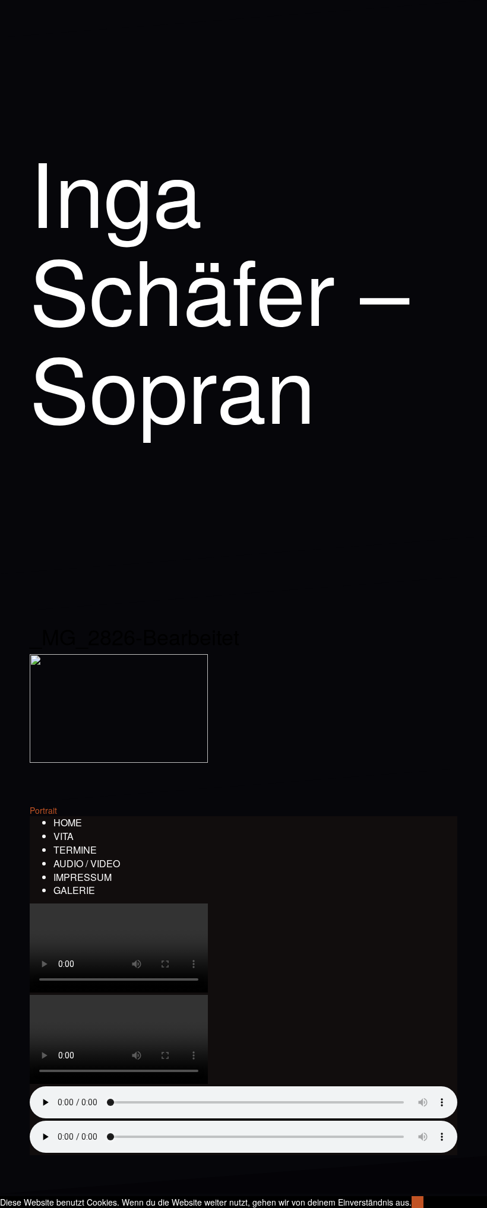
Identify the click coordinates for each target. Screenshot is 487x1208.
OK (417, 1202)
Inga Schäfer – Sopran (219, 287)
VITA (63, 836)
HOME (67, 822)
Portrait (43, 810)
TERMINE (75, 850)
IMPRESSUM (82, 877)
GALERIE (74, 890)
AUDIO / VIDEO (86, 863)
